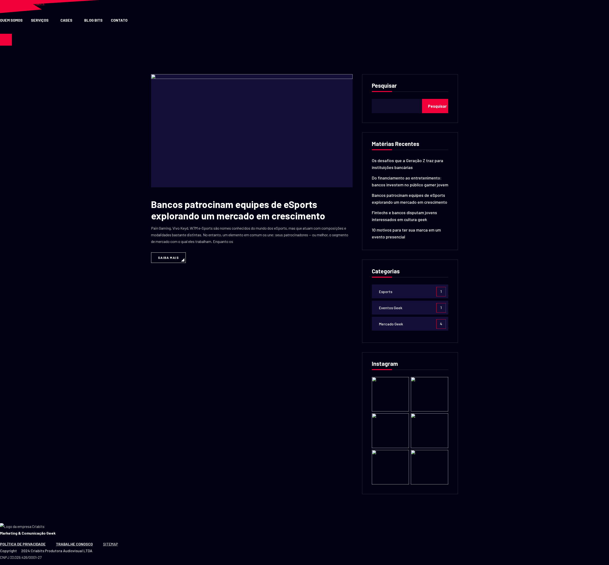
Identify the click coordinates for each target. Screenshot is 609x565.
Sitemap (110, 544)
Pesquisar (384, 86)
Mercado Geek (391, 324)
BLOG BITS (93, 20)
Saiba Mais (168, 258)
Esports (385, 291)
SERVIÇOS (40, 20)
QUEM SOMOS (11, 20)
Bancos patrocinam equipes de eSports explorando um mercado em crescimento (238, 209)
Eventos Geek (390, 307)
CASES (66, 20)
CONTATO (119, 20)
